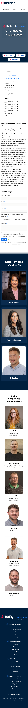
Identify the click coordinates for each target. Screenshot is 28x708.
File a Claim (15, 661)
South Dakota (15, 651)
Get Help (15, 671)
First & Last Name (6, 195)
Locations (8, 65)
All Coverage (15, 636)
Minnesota (15, 644)
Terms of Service (13, 698)
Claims (14, 9)
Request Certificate (15, 666)
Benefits (15, 634)
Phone (3, 208)
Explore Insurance (15, 624)
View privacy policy (16, 244)
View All (15, 654)
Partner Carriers (15, 686)
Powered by (21, 700)
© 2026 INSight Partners (14, 694)
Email (3, 202)
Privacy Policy (12, 700)
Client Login (6, 9)
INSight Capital (15, 688)
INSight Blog (15, 684)
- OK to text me (7, 219)
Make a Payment (15, 664)
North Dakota (15, 649)
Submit (4, 239)
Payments (22, 9)
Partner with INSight (15, 678)
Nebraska (15, 646)
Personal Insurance (15, 626)
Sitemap (5, 700)
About (2, 65)
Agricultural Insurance (15, 632)
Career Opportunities (15, 681)
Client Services (15, 659)
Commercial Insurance (15, 629)
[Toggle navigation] (25, 2)
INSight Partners (15, 676)
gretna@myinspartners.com (12, 78)
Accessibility (21, 698)
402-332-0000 (10, 76)
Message (4, 223)
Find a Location (15, 641)
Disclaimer (5, 698)
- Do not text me (20, 219)
